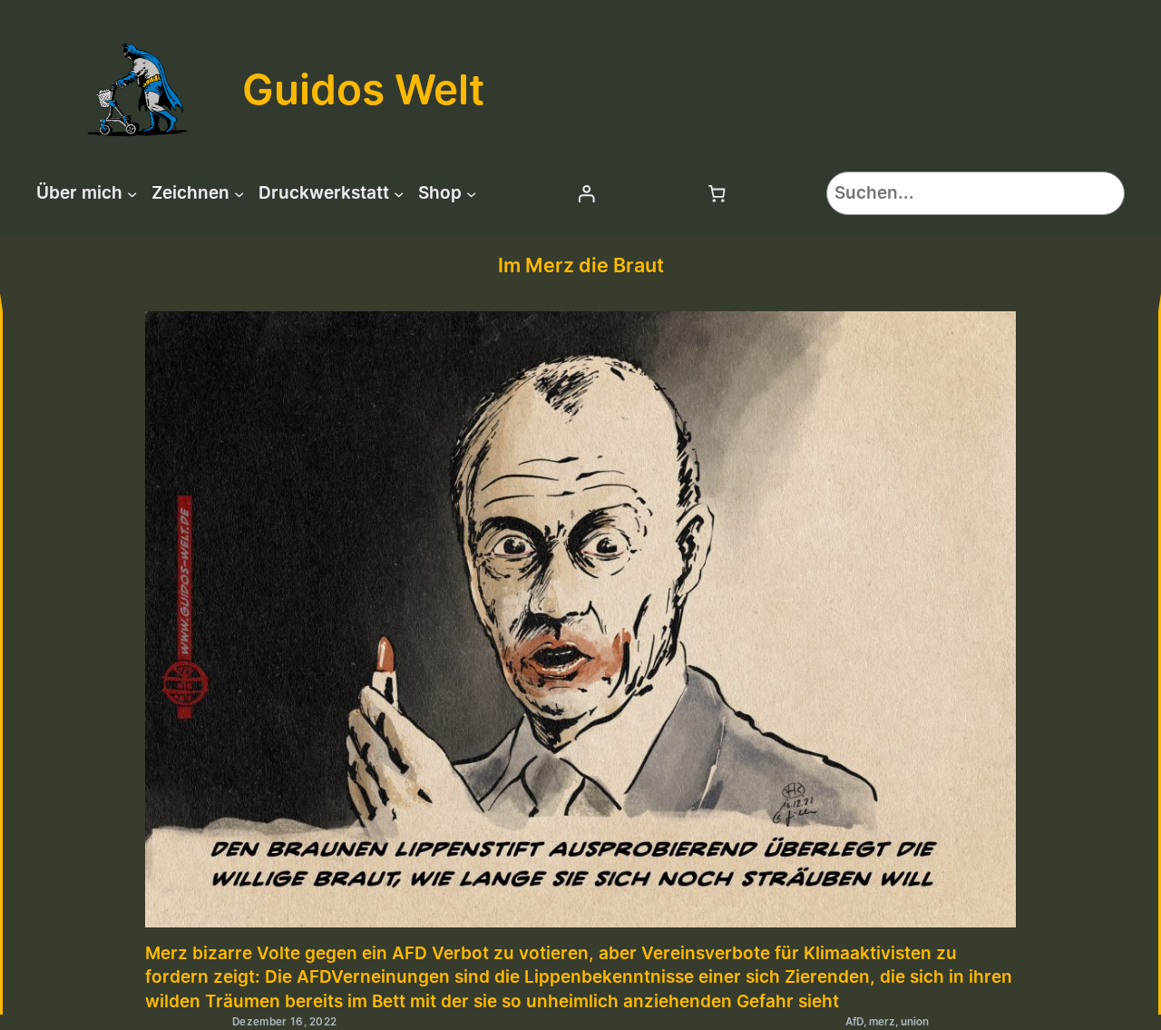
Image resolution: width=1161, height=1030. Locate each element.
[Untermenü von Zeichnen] (239, 193)
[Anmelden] (586, 193)
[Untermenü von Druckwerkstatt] (399, 193)
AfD (854, 1021)
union (915, 1021)
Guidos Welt (363, 89)
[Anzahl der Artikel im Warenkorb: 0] (717, 193)
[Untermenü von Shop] (471, 193)
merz (882, 1021)
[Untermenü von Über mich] (132, 193)
